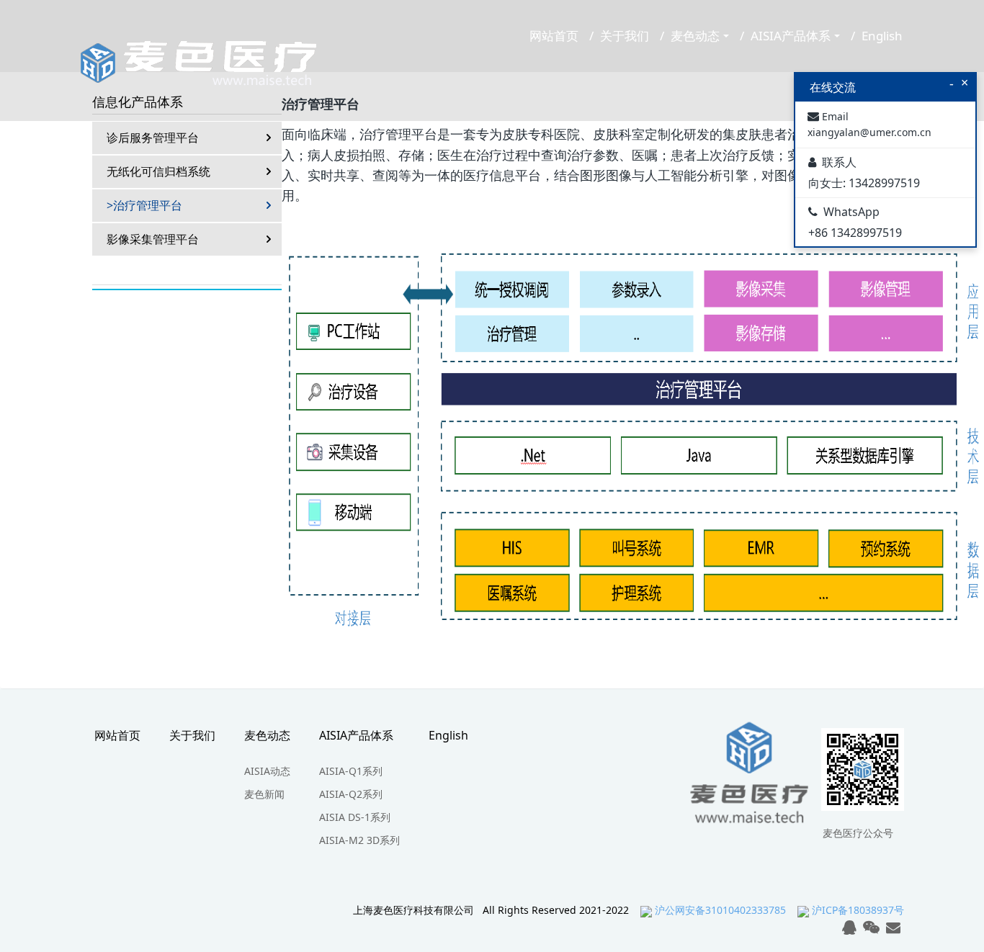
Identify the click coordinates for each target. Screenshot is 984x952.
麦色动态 (695, 35)
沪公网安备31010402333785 (720, 910)
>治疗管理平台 (144, 205)
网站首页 (553, 35)
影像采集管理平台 (153, 239)
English (882, 35)
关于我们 (624, 35)
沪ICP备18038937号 (858, 910)
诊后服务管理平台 (153, 137)
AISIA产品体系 (791, 35)
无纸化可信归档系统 (158, 171)
